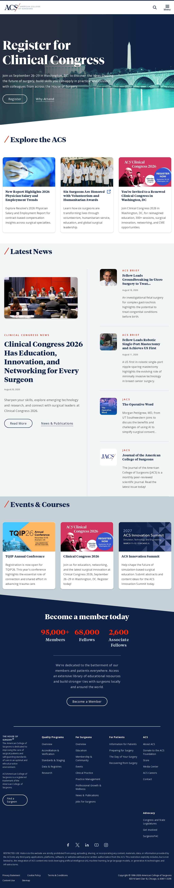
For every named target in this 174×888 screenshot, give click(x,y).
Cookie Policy (34, 875)
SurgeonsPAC (150, 836)
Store (146, 760)
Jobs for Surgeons (86, 801)
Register (14, 99)
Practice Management (88, 779)
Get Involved (150, 829)
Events (79, 766)
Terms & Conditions (58, 875)
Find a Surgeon (12, 800)
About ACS (149, 744)
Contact (147, 779)
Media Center (150, 766)
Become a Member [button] (87, 701)
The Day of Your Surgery (123, 756)
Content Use (9, 880)
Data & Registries (52, 766)
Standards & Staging (53, 760)
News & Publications (57, 423)
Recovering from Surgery (123, 763)
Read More (18, 423)
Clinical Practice (84, 772)
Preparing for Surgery (121, 750)
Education (81, 750)
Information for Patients (123, 744)
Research (47, 772)
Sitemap (26, 880)
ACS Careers (150, 772)
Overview (47, 744)
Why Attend (45, 99)
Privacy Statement (11, 875)
